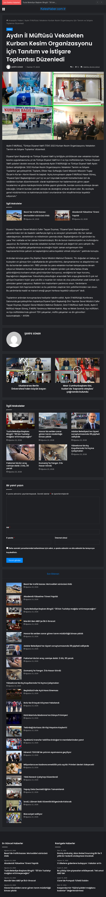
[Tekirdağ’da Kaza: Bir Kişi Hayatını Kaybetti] (14, 731)
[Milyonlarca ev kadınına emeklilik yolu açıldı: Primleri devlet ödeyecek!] (14, 768)
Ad (8, 527)
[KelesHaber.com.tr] (53, 9)
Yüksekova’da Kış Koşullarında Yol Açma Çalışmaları (82, 448)
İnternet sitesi (61, 538)
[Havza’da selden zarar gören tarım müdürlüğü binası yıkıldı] (53, 421)
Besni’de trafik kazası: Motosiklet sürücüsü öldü (48, 584)
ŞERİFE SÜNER (17, 67)
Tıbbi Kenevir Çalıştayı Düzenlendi (41, 777)
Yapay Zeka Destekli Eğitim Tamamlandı (44, 789)
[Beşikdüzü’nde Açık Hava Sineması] (14, 694)
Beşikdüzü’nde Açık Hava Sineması (41, 690)
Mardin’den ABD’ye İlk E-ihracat (39, 621)
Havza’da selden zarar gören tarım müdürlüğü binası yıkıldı (50, 434)
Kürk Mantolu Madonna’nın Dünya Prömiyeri (46, 715)
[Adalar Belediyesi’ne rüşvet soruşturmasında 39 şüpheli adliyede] (85, 421)
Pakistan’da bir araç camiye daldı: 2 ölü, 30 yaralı (17, 466)
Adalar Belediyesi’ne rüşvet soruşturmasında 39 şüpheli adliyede (85, 434)
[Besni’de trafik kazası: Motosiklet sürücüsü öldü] (14, 215)
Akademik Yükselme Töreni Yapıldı (41, 596)
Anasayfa (12, 20)
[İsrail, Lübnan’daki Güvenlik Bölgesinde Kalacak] (14, 805)
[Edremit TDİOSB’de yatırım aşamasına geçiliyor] (14, 756)
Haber (20, 20)
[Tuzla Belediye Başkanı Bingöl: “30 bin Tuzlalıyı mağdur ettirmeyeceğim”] (20, 421)
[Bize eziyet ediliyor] (14, 818)
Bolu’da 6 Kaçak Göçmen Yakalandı (41, 702)
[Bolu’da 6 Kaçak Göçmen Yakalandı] (14, 706)
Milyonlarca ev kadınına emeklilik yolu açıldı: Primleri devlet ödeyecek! (59, 764)
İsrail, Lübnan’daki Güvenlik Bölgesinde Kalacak (47, 801)
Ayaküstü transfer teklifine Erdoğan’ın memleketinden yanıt (54, 739)
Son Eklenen (53, 573)
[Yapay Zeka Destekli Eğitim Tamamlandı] (14, 793)
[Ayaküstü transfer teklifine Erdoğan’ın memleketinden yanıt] (14, 743)
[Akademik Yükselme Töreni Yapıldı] (62, 215)
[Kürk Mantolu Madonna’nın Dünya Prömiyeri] (14, 719)
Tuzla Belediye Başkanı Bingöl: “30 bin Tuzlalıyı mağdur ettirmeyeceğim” (53, 2)
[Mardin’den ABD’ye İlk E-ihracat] (14, 625)
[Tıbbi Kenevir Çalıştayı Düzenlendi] (14, 781)
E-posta (10, 538)
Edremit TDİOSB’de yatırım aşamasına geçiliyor (47, 752)
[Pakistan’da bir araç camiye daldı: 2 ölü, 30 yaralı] (20, 452)
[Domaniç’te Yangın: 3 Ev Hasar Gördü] (53, 452)
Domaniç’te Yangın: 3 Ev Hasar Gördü (51, 464)
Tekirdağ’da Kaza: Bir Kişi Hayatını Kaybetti (45, 727)
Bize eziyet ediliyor (33, 814)
